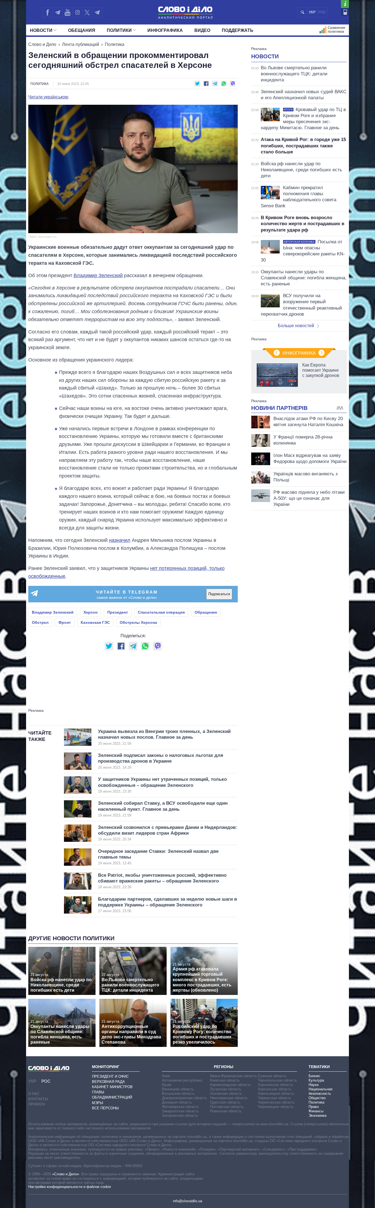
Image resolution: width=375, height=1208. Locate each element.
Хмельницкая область (276, 1093)
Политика (114, 44)
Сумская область (272, 1076)
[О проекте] (345, 4)
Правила (36, 1104)
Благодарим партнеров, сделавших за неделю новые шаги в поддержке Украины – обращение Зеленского (167, 905)
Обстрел (40, 622)
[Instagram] (77, 12)
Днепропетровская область (184, 1098)
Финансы (316, 1111)
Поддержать (237, 30)
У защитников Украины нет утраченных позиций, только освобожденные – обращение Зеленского (162, 785)
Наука (313, 1085)
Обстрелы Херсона (138, 622)
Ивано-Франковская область (233, 1076)
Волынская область (178, 1093)
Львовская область (226, 1093)
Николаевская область (229, 1098)
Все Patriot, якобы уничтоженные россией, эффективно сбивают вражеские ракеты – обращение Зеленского (162, 881)
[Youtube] (67, 12)
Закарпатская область (180, 1111)
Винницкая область (178, 1089)
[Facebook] (47, 12)
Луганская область (225, 1089)
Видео (202, 30)
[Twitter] (87, 12)
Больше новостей (296, 325)
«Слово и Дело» (65, 1174)
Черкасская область (274, 1098)
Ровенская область (226, 1111)
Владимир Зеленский (98, 275)
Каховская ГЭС (95, 622)
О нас (34, 1094)
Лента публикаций (80, 44)
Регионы (223, 1066)
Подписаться (219, 594)
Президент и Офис (110, 1076)
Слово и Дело (42, 44)
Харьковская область (275, 1085)
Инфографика (165, 30)
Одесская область (225, 1102)
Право (314, 1107)
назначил (119, 540)
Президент (117, 612)
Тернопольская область (277, 1080)
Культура (316, 1080)
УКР (312, 12)
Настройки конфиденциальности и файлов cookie (69, 1187)
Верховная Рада (108, 1082)
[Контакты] (345, 12)
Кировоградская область (230, 1085)
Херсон (90, 612)
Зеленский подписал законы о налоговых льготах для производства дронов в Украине (160, 761)
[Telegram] (57, 12)
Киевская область (225, 1080)
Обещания (81, 30)
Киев (166, 1076)
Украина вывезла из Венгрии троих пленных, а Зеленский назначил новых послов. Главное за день (164, 737)
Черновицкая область (275, 1107)
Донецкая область (177, 1102)
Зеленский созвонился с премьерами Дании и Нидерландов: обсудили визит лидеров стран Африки (167, 833)
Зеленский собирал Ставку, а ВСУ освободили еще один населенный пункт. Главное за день (163, 809)
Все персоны (105, 1108)
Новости (41, 30)
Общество (317, 1098)
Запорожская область (180, 1115)
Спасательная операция (161, 612)
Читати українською (48, 97)
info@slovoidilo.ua (187, 1201)
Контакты (38, 1099)
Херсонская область (275, 1089)
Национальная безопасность (320, 1091)
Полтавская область (227, 1107)
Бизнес (314, 1076)
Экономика (317, 1115)
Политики (119, 30)
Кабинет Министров (112, 1087)
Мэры (97, 1103)
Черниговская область (276, 1102)
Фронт (64, 622)
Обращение (206, 612)
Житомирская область (180, 1107)
